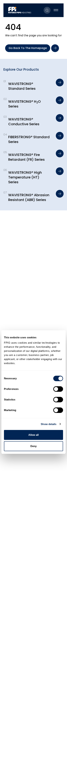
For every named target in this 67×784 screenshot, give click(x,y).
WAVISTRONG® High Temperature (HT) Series (25, 177)
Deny (33, 446)
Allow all (33, 434)
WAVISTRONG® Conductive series (23, 121)
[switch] (58, 389)
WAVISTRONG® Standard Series (22, 86)
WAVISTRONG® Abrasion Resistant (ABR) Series (28, 197)
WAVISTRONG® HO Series (24, 104)
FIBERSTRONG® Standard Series (29, 139)
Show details (48, 424)
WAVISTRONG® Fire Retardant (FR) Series (26, 157)
